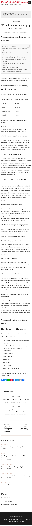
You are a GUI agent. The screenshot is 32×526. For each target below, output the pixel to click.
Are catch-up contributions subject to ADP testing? (15, 476)
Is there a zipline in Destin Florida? (11, 485)
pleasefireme (22, 32)
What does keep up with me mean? (14, 57)
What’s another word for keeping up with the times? (16, 54)
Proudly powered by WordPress (12, 519)
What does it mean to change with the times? (14, 60)
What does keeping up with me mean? (15, 69)
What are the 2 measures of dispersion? (16, 399)
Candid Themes (19, 521)
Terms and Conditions (10, 504)
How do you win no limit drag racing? (12, 467)
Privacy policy (7, 501)
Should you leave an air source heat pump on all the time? (16, 411)
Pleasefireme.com (15, 1)
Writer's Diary (16, 21)
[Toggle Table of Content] (27, 46)
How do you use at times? (11, 67)
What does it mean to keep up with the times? (15, 50)
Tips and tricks (5, 444)
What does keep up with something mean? (14, 64)
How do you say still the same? (12, 71)
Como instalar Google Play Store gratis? (12, 446)
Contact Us (6, 498)
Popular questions (7, 464)
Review (3, 453)
